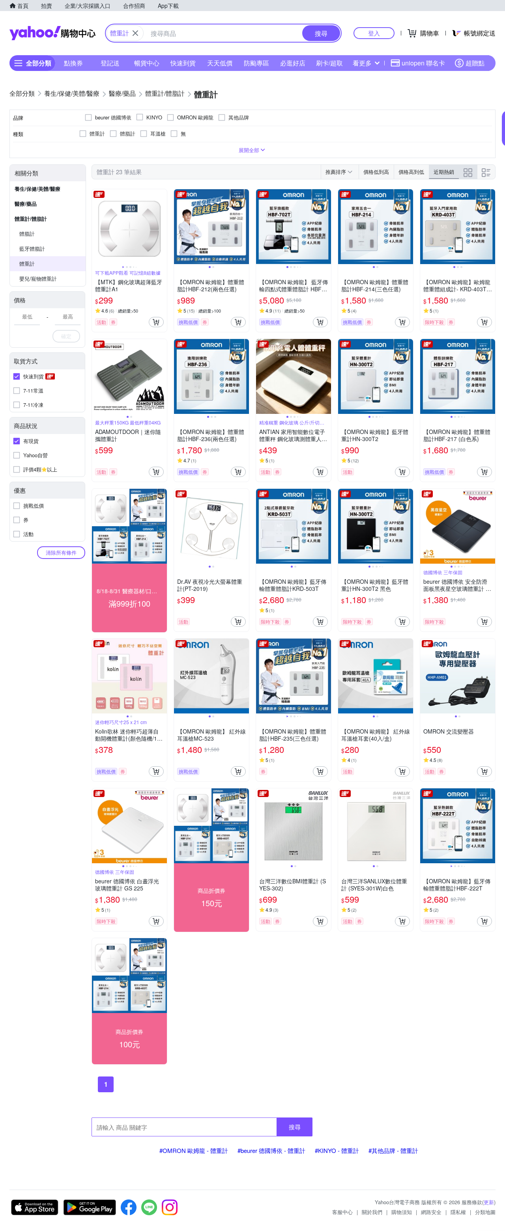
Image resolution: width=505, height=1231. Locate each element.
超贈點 (475, 62)
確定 (66, 336)
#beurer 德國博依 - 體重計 (271, 1150)
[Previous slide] (97, 227)
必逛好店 (292, 62)
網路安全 (431, 1212)
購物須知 (401, 1212)
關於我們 (372, 1212)
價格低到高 (376, 171)
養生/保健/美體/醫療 (37, 188)
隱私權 (458, 1212)
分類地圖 (485, 1212)
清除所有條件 (61, 552)
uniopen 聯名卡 (423, 62)
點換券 (73, 62)
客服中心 (342, 1212)
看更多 (362, 62)
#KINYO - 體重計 (337, 1150)
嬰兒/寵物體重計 (38, 278)
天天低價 (219, 62)
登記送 (110, 62)
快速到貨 (183, 62)
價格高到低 (411, 171)
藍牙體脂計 (32, 248)
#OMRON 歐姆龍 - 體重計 (193, 1150)
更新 (489, 1202)
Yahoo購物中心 (52, 33)
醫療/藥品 (26, 203)
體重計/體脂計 (31, 218)
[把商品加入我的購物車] (156, 322)
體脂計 (27, 233)
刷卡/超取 (329, 62)
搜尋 (295, 1127)
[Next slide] (162, 227)
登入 (374, 33)
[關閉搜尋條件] (135, 33)
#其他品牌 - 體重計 (393, 1150)
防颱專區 (256, 62)
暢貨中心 (146, 62)
